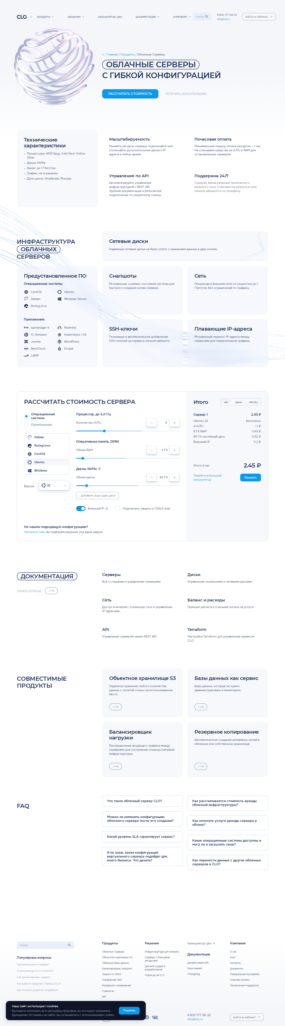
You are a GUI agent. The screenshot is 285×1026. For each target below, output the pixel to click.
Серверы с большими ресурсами (157, 959)
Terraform (196, 629)
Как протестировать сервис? (34, 977)
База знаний (194, 968)
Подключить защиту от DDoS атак (146, 508)
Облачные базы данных (115, 963)
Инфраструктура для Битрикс (162, 951)
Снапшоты (108, 991)
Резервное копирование (116, 985)
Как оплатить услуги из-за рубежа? (37, 990)
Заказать (250, 477)
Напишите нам (34, 532)
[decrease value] (151, 423)
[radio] (46, 416)
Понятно (129, 1010)
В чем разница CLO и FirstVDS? (35, 970)
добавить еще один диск (98, 495)
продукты (43, 17)
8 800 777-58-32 (227, 14)
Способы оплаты (240, 979)
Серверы (111, 574)
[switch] (81, 508)
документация (146, 17)
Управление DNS (112, 979)
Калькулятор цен (199, 943)
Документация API (197, 962)
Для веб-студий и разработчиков (155, 968)
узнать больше (29, 591)
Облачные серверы (113, 951)
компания (180, 17)
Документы (236, 968)
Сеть (106, 600)
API (105, 629)
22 (48, 485)
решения (74, 17)
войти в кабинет (244, 1017)
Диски (193, 574)
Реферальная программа (244, 974)
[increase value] (174, 423)
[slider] (104, 431)
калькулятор (110, 17)
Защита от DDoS (111, 974)
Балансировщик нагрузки (117, 968)
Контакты (235, 963)
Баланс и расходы (206, 600)
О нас (233, 951)
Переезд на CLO (154, 975)
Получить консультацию (185, 94)
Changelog (193, 974)
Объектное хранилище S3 (117, 957)
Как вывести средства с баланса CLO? (39, 983)
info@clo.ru (223, 19)
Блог (233, 957)
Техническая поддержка (244, 985)
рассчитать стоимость (130, 94)
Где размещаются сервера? (33, 964)
